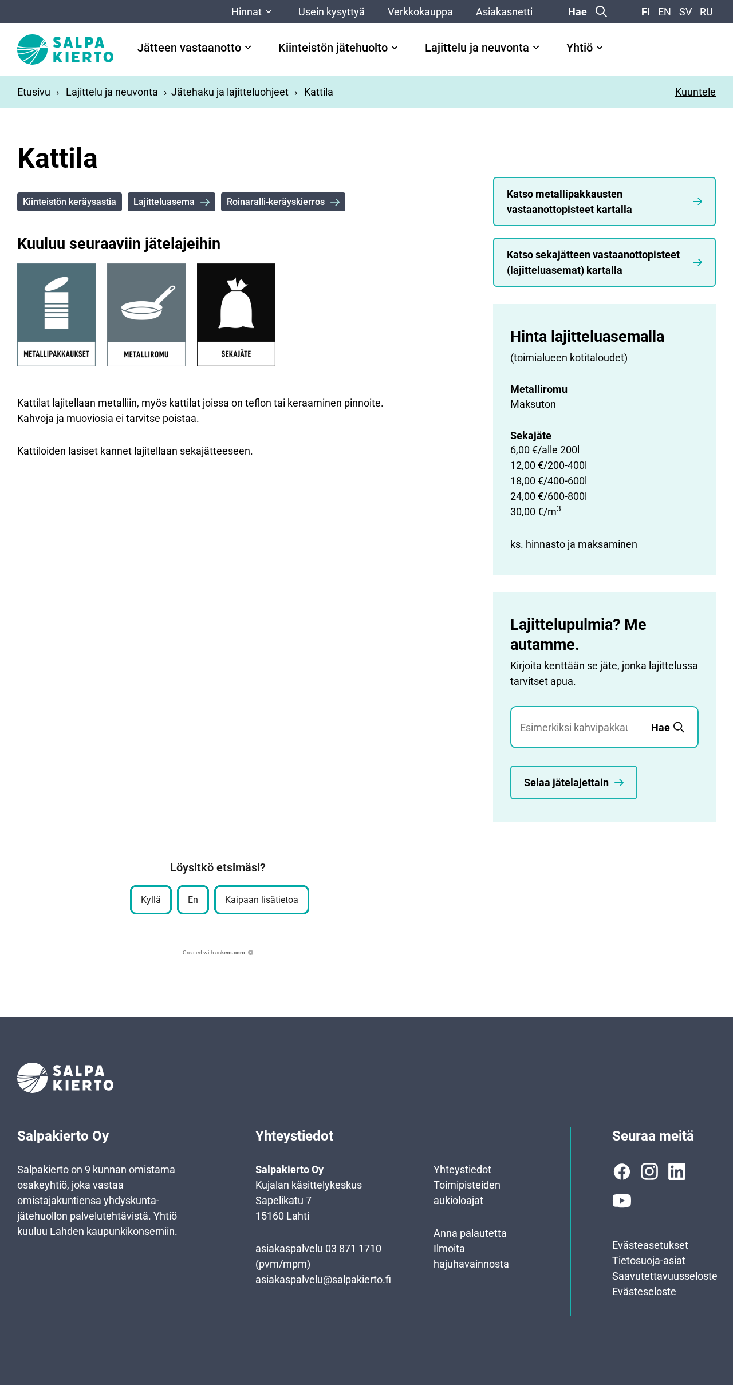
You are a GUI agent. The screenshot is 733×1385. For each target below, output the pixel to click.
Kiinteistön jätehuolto (333, 47)
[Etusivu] (65, 49)
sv (685, 12)
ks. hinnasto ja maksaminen (573, 544)
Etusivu (33, 92)
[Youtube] (622, 1200)
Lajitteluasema (164, 201)
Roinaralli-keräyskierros (276, 201)
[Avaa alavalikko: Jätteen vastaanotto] (248, 47)
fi (645, 12)
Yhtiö (579, 47)
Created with (214, 952)
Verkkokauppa (420, 12)
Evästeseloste (644, 1291)
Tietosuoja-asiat (648, 1260)
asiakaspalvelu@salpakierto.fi (323, 1279)
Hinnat (246, 12)
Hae (577, 12)
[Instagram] (649, 1171)
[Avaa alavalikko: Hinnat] (268, 11)
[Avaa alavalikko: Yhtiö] (599, 47)
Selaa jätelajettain (566, 782)
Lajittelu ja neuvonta (477, 47)
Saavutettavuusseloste (665, 1276)
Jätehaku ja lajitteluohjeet (230, 92)
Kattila (318, 92)
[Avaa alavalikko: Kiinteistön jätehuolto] (394, 47)
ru (706, 12)
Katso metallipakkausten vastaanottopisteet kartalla (569, 201)
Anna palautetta (470, 1233)
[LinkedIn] (677, 1171)
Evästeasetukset (650, 1245)
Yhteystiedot (462, 1169)
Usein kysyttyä (331, 12)
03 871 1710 (353, 1248)
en (664, 12)
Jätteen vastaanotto (189, 47)
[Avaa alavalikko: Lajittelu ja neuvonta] (536, 47)
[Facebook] (622, 1171)
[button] (151, 899)
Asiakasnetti (504, 12)
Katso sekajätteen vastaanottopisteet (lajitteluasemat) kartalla (593, 262)
